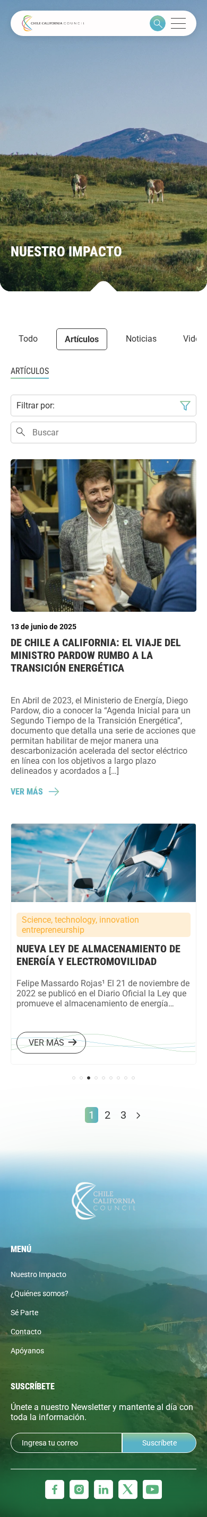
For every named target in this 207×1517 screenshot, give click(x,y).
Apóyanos (27, 1350)
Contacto (26, 1331)
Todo (28, 339)
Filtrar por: (35, 405)
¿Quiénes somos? (39, 1293)
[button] (73, 1077)
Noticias (141, 339)
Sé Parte (24, 1312)
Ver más (27, 792)
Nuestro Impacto (38, 1274)
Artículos (82, 339)
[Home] (53, 23)
